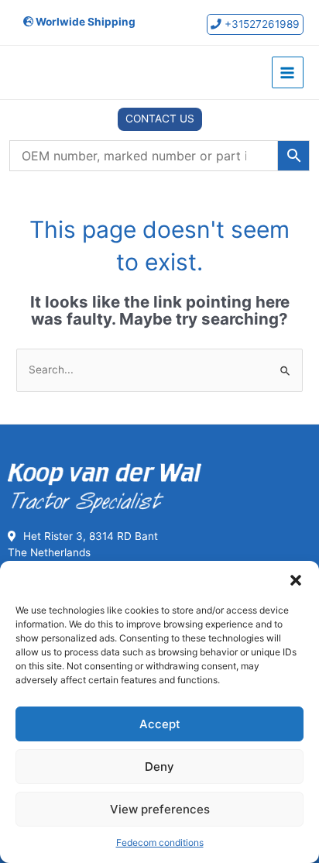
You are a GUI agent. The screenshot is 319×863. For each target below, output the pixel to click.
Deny (159, 766)
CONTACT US (159, 118)
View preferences (160, 809)
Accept (159, 724)
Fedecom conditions (160, 842)
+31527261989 (260, 24)
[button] (296, 580)
